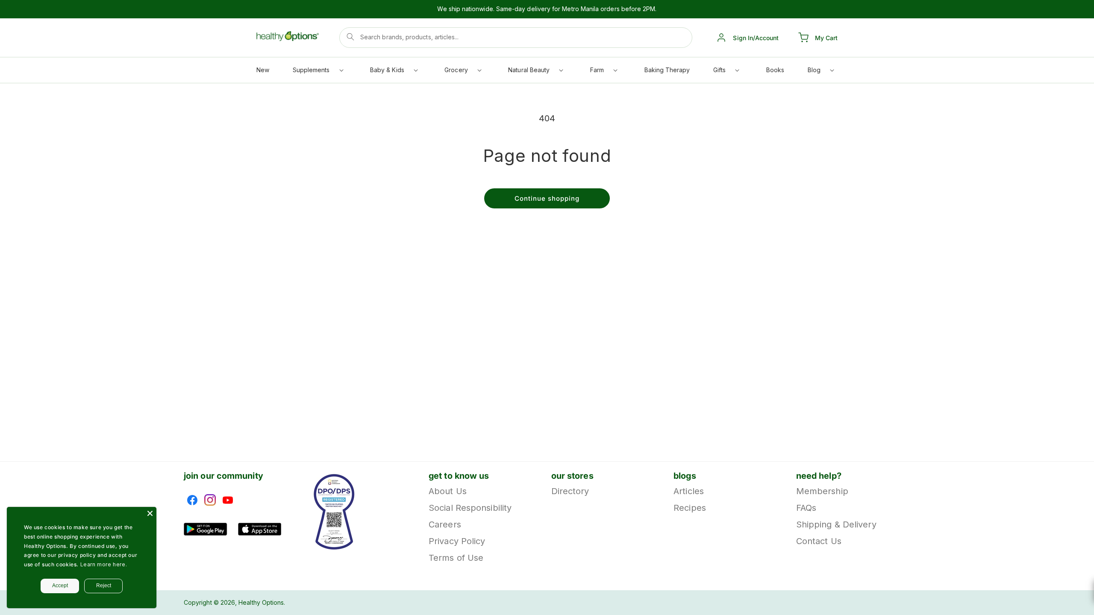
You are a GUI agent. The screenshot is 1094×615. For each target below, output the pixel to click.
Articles (688, 492)
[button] (317, 72)
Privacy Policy (457, 541)
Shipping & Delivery (836, 524)
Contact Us (818, 541)
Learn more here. (103, 564)
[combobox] (515, 37)
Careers (445, 524)
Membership (822, 492)
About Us (448, 492)
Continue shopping (547, 198)
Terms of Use (456, 558)
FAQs (806, 508)
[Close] (150, 513)
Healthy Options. (261, 602)
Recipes (689, 508)
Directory (570, 492)
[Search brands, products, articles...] (350, 36)
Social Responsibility (470, 508)
